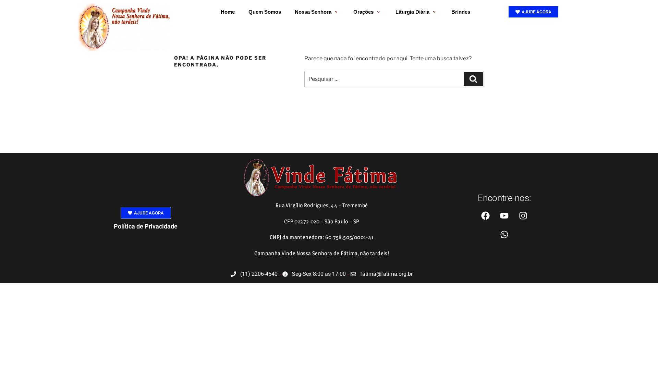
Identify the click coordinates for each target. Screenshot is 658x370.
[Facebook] (485, 215)
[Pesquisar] (473, 79)
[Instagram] (523, 215)
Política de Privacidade (146, 226)
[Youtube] (504, 215)
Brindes (460, 12)
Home (228, 12)
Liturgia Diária (412, 12)
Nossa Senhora (313, 12)
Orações (363, 12)
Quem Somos (264, 12)
